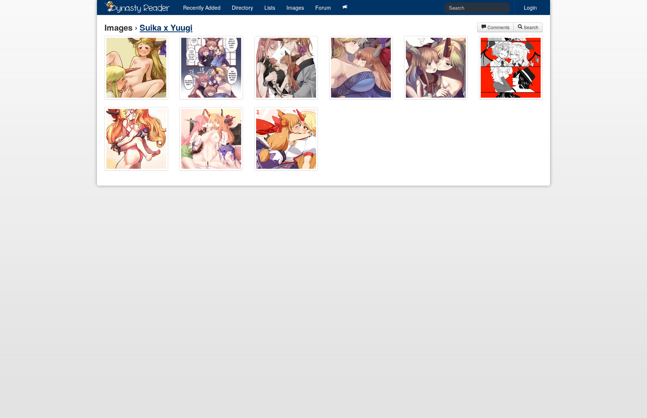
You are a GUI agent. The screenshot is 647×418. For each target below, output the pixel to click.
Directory (242, 7)
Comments (498, 27)
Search (530, 27)
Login (530, 7)
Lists (269, 7)
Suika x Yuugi (166, 27)
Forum (323, 7)
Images (295, 7)
